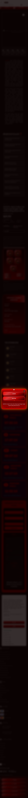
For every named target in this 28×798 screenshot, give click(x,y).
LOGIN (14, 393)
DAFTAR (14, 398)
